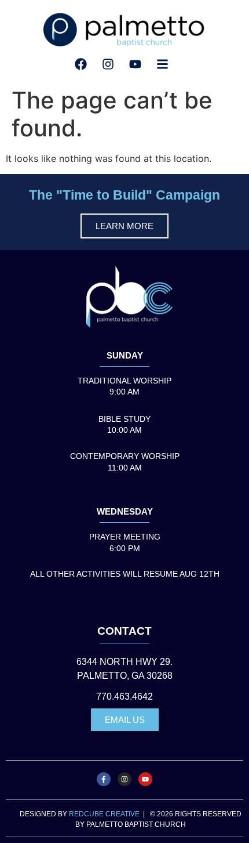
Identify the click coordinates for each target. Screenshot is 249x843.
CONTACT (124, 631)
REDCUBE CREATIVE (104, 814)
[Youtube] (145, 779)
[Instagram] (124, 779)
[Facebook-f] (104, 779)
